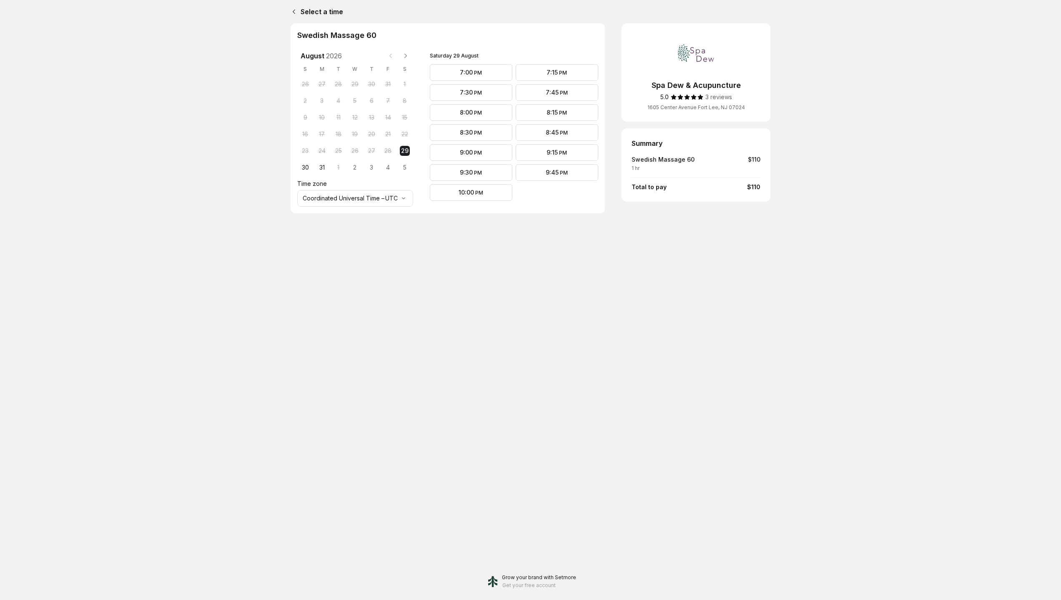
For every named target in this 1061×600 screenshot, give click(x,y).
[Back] (292, 12)
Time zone (312, 183)
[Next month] (405, 55)
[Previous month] (390, 55)
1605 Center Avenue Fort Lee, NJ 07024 (696, 107)
